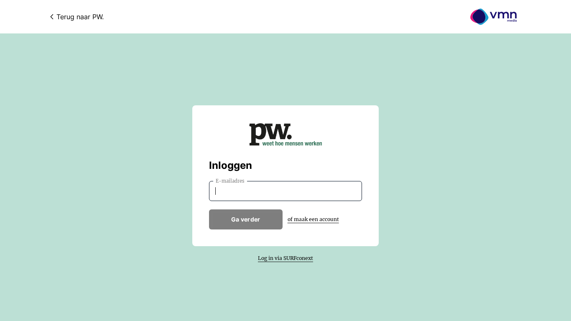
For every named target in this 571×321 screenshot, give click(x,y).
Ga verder (245, 219)
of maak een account (313, 219)
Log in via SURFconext (285, 258)
